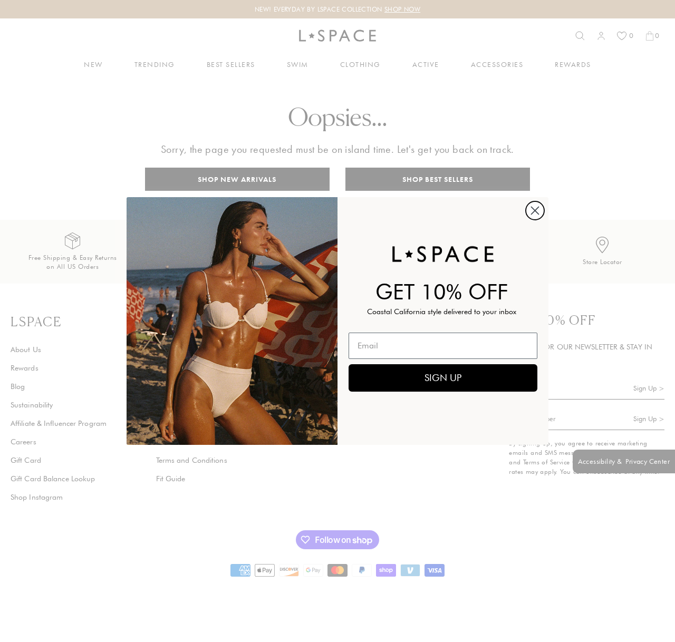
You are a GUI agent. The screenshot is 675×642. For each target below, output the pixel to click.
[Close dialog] (535, 210)
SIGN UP (443, 377)
